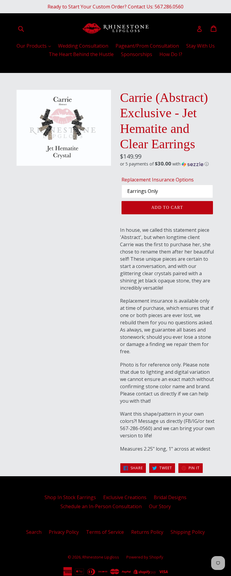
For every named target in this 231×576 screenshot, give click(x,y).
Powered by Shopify (144, 557)
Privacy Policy (64, 532)
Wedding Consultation (83, 45)
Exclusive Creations (124, 497)
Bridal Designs (170, 497)
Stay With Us (200, 45)
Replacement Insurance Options (158, 179)
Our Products (32, 45)
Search (34, 532)
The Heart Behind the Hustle (81, 54)
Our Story (160, 506)
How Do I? (170, 54)
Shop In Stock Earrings (70, 497)
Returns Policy (147, 532)
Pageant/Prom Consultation (147, 45)
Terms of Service (105, 532)
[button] (167, 164)
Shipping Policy (188, 532)
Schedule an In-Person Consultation (101, 506)
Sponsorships (136, 54)
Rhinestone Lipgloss (100, 557)
